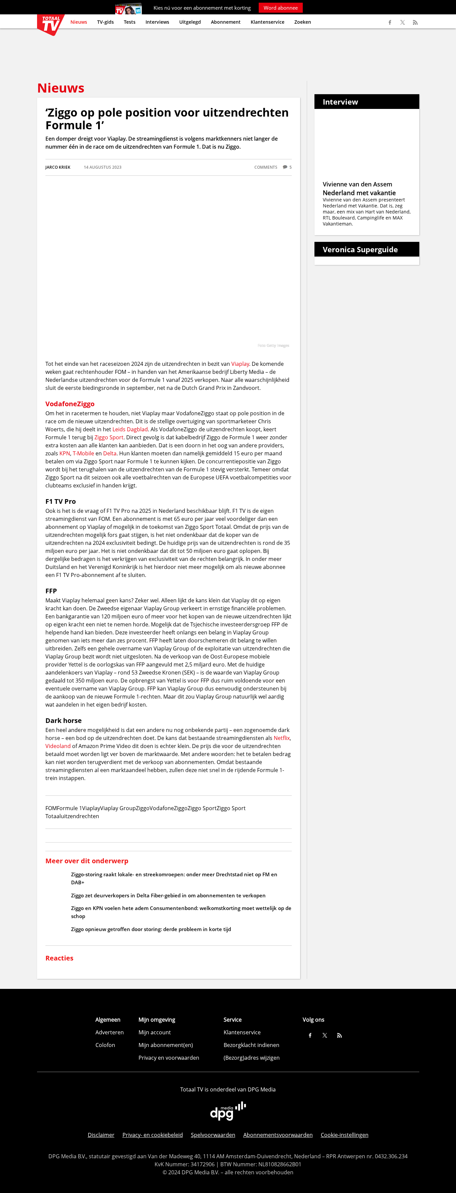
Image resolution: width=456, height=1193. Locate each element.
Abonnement (226, 22)
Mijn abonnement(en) (166, 1045)
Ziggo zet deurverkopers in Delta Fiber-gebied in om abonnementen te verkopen (168, 895)
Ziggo (85, 403)
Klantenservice (267, 22)
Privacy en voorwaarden (169, 1057)
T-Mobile (83, 453)
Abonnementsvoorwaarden (278, 1135)
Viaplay (240, 363)
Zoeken (302, 22)
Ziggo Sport (109, 437)
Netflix (282, 738)
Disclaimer (101, 1135)
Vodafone (61, 403)
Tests (130, 22)
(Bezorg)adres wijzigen (252, 1057)
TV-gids (105, 22)
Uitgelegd (190, 22)
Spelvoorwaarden (213, 1135)
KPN (64, 453)
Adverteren (109, 1032)
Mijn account (155, 1032)
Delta (110, 453)
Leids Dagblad (130, 429)
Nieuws (78, 22)
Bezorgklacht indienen (251, 1045)
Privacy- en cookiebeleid (153, 1135)
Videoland (58, 746)
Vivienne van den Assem (357, 184)
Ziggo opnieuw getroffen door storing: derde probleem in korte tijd (151, 929)
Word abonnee (281, 7)
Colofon (105, 1045)
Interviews (157, 22)
